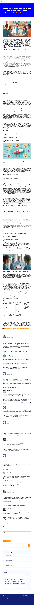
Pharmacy (8, 555)
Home (6, 12)
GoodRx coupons (13, 579)
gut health (14, 581)
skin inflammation (13, 587)
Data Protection (5, 601)
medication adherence (21, 579)
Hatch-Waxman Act (8, 585)
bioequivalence (15, 585)
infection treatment (15, 328)
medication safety (15, 574)
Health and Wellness (9, 557)
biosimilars (6, 587)
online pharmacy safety (25, 577)
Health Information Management (11, 565)
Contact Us (4, 602)
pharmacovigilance (21, 581)
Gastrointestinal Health (10, 560)
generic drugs (22, 574)
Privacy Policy (5, 599)
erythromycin (6, 328)
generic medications (23, 585)
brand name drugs (16, 583)
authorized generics (8, 583)
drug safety (23, 583)
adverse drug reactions (16, 577)
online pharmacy (7, 574)
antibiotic (10, 328)
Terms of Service (5, 598)
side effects (21, 328)
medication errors (7, 581)
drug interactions (26, 328)
